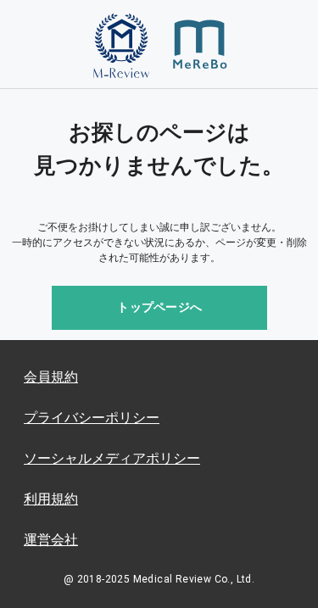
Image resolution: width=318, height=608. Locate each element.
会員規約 (51, 377)
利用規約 (51, 499)
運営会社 (51, 540)
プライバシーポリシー (91, 418)
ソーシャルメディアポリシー (112, 458)
